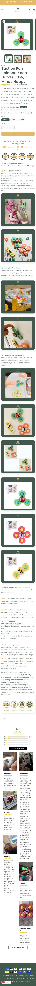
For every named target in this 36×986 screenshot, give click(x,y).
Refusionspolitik (30, 975)
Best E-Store (9, 975)
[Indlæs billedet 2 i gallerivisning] (18, 59)
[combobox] (6, 982)
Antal (3, 124)
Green (5, 120)
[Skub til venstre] (2, 59)
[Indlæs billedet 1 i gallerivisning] (9, 59)
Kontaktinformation (24, 981)
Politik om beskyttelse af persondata (14, 978)
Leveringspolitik (12, 981)
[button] (2, 10)
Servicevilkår (30, 978)
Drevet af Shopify (19, 975)
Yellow (21, 120)
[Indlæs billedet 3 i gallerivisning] (27, 59)
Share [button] (5, 719)
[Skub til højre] (34, 59)
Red (13, 120)
